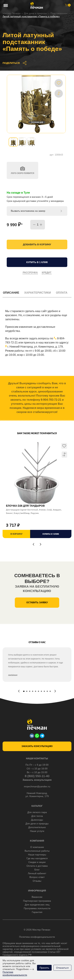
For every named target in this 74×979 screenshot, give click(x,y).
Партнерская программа (37, 900)
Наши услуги (37, 831)
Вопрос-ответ (37, 877)
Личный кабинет (37, 873)
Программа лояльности (37, 908)
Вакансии (37, 897)
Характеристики (37, 292)
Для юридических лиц (37, 904)
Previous (33, 544)
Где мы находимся (37, 858)
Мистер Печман (11, 13)
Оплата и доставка (37, 865)
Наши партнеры (37, 854)
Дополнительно (37, 827)
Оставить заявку (37, 602)
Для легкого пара (37, 812)
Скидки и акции (37, 862)
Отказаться (62, 967)
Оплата (61, 292)
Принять (44, 967)
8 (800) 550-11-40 (37, 776)
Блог (37, 869)
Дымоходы (37, 819)
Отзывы (37, 880)
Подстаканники (58, 13)
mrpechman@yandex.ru (37, 786)
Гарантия (37, 912)
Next (41, 544)
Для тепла (37, 816)
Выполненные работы (37, 850)
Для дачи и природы (35, 13)
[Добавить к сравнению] (59, 93)
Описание (11, 292)
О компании (37, 847)
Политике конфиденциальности (15, 973)
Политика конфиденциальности (37, 936)
